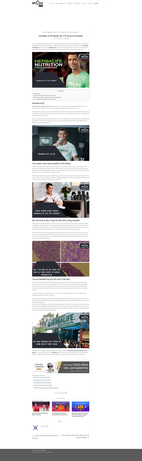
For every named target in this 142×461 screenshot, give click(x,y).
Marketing (62, 3)
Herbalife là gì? (36, 93)
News (56, 3)
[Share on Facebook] (55, 393)
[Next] (87, 409)
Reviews (96, 3)
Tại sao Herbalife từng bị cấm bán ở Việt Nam (44, 99)
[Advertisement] (71, 18)
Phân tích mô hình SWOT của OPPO (43, 385)
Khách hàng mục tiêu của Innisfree (42, 382)
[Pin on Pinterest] (63, 393)
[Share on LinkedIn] (66, 393)
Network (70, 3)
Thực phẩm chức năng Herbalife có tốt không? (44, 95)
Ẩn (62, 91)
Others (84, 3)
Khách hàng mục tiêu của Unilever (42, 380)
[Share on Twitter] (58, 393)
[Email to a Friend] (61, 393)
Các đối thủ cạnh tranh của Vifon (42, 377)
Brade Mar (66, 38)
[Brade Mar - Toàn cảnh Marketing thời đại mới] (39, 3)
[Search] (49, 3)
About (90, 3)
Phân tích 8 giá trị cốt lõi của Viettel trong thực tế (46, 388)
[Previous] (34, 409)
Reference (77, 3)
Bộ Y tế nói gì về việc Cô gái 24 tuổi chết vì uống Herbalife (47, 97)
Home (52, 3)
